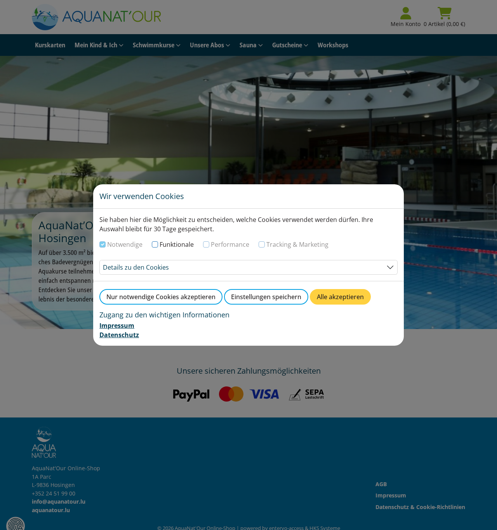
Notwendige (124, 244)
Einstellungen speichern (266, 297)
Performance (230, 244)
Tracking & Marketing (297, 244)
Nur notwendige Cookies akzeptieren (160, 297)
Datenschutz (119, 335)
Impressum (116, 325)
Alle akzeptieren (340, 297)
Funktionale (177, 244)
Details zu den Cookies (136, 267)
